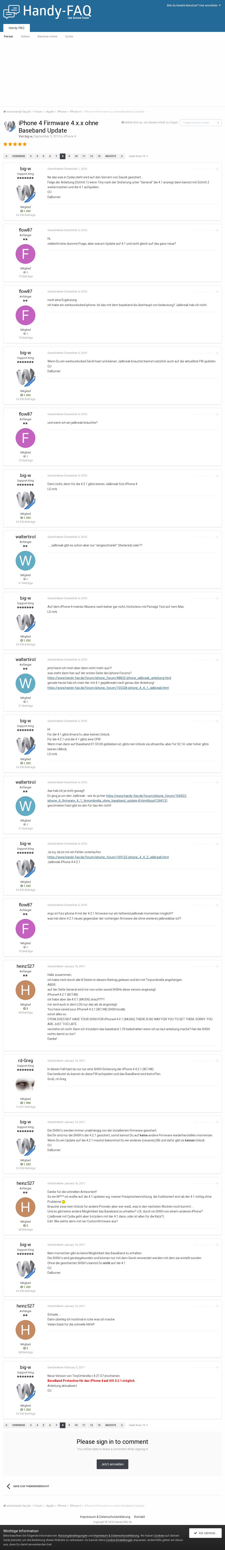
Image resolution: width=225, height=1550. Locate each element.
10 (76, 156)
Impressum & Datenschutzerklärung (105, 1517)
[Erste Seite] (6, 156)
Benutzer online (47, 36)
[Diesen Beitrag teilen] (217, 169)
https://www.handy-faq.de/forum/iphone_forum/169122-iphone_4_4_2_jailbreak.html (108, 857)
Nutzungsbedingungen (72, 1535)
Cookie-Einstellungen (119, 1540)
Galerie (25, 36)
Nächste (110, 156)
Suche (69, 36)
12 (91, 156)
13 (99, 156)
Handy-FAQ (16, 28)
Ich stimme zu (208, 1533)
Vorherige (18, 156)
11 (83, 156)
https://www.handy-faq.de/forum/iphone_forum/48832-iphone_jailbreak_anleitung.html (109, 678)
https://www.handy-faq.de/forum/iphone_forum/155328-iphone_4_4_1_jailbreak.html (108, 688)
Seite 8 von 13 (137, 156)
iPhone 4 (70, 136)
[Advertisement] (112, 73)
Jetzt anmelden (112, 1464)
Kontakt (139, 1517)
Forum (8, 36)
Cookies (159, 1535)
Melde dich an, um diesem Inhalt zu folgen (151, 122)
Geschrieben (67, 168)
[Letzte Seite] (122, 156)
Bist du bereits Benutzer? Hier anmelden (193, 5)
